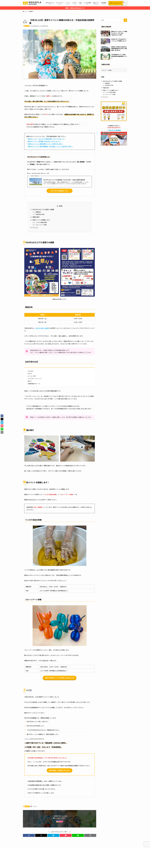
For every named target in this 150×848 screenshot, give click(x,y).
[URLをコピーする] (90, 835)
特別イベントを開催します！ (42, 220)
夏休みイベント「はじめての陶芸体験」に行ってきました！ (46, 139)
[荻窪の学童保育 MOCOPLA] (32, 3)
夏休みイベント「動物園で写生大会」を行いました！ (44, 141)
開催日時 (38, 212)
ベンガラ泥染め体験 (41, 222)
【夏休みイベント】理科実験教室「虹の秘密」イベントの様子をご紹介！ (50, 146)
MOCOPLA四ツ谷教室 (42, 328)
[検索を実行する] (125, 20)
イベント (35, 806)
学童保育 (27, 26)
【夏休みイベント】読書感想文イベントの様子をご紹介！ (45, 144)
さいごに (35, 227)
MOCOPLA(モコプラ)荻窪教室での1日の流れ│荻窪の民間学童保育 (64, 180)
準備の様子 (36, 217)
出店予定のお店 (40, 214)
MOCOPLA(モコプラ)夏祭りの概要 (43, 209)
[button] (29, 835)
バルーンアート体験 (41, 225)
